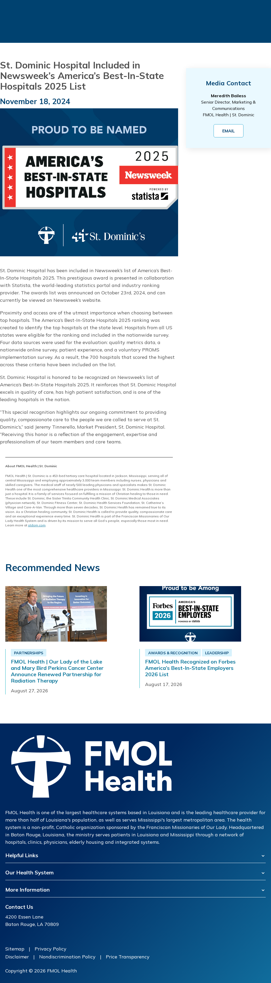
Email (228, 130)
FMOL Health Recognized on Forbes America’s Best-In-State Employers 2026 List (190, 668)
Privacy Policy (50, 949)
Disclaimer (17, 957)
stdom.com (37, 525)
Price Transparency (128, 957)
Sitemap (14, 949)
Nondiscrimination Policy (67, 957)
